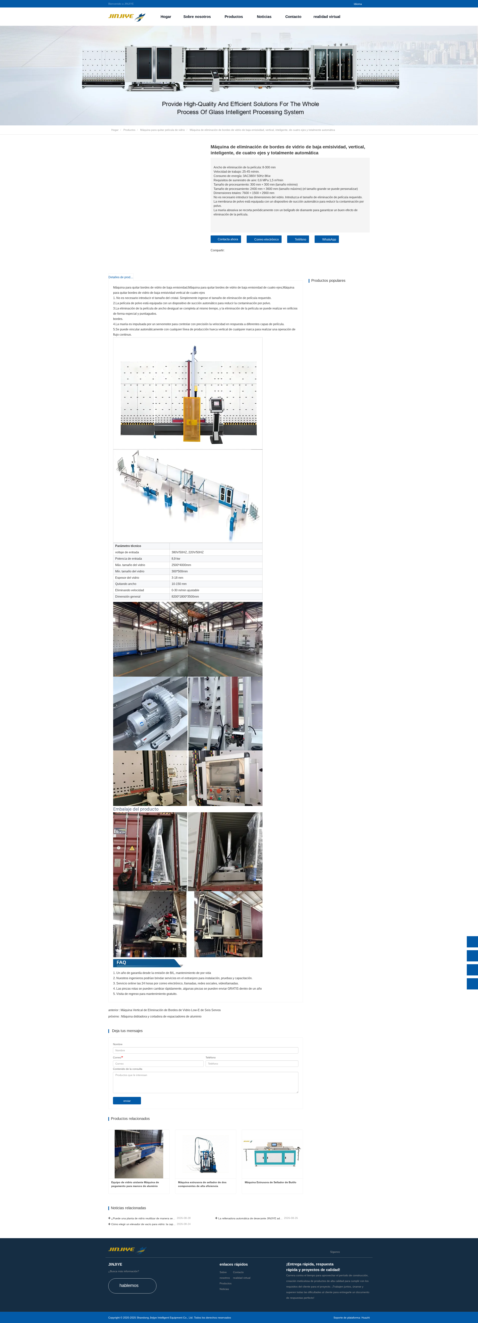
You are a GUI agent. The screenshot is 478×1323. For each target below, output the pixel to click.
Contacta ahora (228, 239)
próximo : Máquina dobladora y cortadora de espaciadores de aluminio (154, 1016)
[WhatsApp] (472, 941)
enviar (127, 1100)
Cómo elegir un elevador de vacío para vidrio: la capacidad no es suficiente (143, 1224)
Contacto (293, 17)
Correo (117, 1057)
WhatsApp (329, 239)
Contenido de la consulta (127, 1068)
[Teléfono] (472, 955)
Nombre (117, 1044)
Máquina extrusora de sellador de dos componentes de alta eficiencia (202, 1184)
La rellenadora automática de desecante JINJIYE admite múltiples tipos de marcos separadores (250, 1218)
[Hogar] (127, 16)
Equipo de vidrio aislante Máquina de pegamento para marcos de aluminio (135, 1184)
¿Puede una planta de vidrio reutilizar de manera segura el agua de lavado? (143, 1218)
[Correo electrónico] (472, 969)
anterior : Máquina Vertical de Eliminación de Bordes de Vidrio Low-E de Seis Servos (164, 1010)
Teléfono (300, 239)
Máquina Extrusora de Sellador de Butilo (270, 1182)
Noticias (224, 1288)
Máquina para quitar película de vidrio (162, 129)
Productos (129, 129)
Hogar (166, 17)
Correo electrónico (266, 239)
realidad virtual (327, 17)
